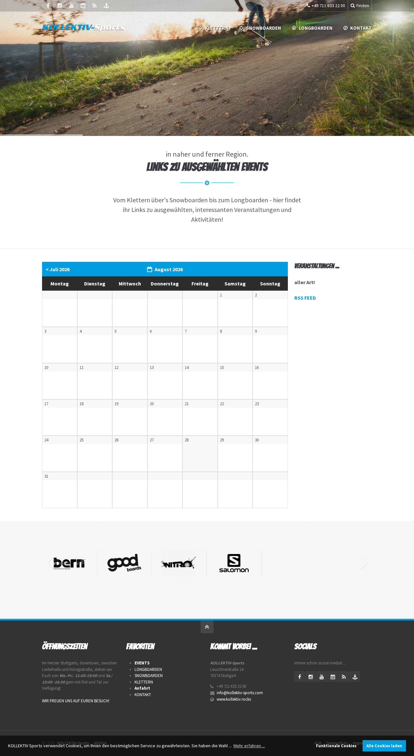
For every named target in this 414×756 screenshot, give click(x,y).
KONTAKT (143, 694)
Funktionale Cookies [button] (336, 745)
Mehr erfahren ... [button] (249, 746)
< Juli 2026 (58, 269)
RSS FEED (305, 298)
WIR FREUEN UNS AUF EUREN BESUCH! (75, 701)
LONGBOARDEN (315, 28)
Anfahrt (142, 688)
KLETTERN (216, 28)
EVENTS (142, 663)
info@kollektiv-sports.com (240, 692)
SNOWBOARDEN (263, 28)
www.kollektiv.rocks (234, 699)
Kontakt (361, 28)
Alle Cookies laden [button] (384, 745)
